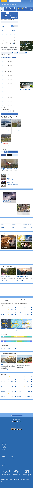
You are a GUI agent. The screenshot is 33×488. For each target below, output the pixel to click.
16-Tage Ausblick (31, 9)
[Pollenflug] (30, 1)
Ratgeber (12, 454)
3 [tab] (17, 330)
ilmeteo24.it (3, 450)
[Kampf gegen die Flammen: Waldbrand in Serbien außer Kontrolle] (9, 163)
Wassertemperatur (13, 441)
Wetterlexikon (3, 464)
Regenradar (12, 436)
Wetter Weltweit (4, 463)
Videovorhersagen (4, 436)
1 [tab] (15, 330)
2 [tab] (16, 330)
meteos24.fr (3, 449)
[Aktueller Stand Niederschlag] (26, 46)
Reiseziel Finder (13, 458)
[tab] (3, 57)
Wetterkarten (13, 435)
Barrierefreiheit (7, 481)
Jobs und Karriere (3, 479)
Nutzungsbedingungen (12, 481)
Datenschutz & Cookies (9, 479)
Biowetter (12, 456)
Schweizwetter (3, 458)
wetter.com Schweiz (4, 441)
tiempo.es (3, 448)
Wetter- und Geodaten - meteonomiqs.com (4, 447)
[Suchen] (20, 1)
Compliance (2, 481)
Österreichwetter (4, 459)
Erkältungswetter (13, 459)
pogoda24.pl (3, 451)
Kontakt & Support (23, 479)
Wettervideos (4, 454)
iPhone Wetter (22, 436)
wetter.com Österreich (4, 442)
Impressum (27, 479)
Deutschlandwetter (4, 457)
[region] (9, 68)
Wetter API (3, 445)
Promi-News (3, 465)
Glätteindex (12, 457)
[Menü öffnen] (32, 1)
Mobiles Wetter (23, 435)
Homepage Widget (4, 444)
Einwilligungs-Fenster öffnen (16, 479)
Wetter (3, 435)
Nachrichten (3, 456)
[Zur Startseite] (4, 1)
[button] (9, 113)
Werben (3, 443)
